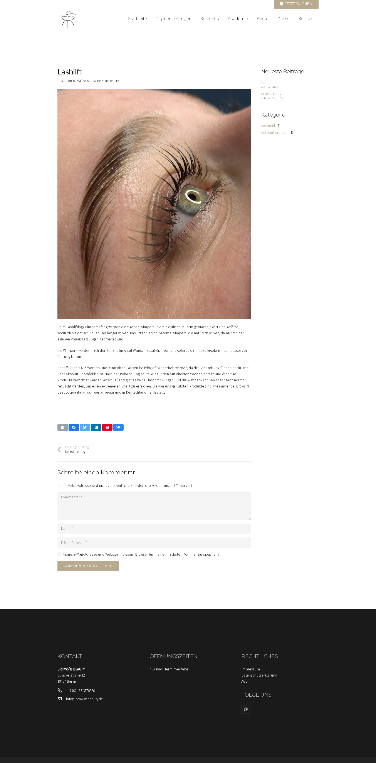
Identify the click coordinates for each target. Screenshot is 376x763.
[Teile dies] (74, 427)
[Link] (68, 19)
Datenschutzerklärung (259, 675)
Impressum (250, 669)
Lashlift (267, 83)
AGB (244, 681)
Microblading (271, 93)
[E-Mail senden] (62, 427)
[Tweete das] (85, 427)
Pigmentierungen (275, 132)
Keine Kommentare (106, 81)
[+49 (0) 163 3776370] (61, 691)
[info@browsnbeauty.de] (61, 699)
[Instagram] (245, 709)
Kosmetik (268, 126)
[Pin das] (107, 427)
